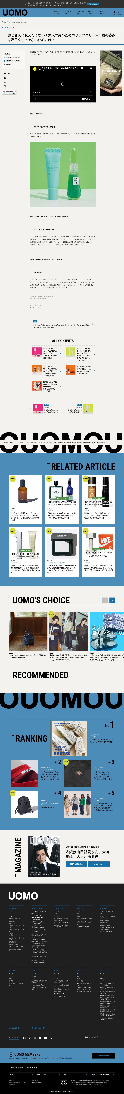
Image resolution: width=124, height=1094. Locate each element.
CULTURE (102, 14)
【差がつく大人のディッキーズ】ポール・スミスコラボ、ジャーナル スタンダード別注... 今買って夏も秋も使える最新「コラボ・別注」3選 (103, 775)
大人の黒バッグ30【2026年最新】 (49, 804)
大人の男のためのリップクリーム (36, 442)
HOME (6, 442)
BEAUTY (56, 14)
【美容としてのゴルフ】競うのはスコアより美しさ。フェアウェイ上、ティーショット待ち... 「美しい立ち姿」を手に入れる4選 (98, 568)
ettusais (8, 64)
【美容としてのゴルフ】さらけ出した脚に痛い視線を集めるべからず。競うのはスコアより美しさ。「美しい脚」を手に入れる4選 (25, 569)
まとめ (14, 510)
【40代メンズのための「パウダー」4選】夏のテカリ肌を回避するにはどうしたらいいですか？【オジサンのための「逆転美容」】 (62, 569)
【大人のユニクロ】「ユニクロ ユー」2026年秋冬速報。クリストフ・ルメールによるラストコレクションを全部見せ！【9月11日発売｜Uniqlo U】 (50, 775)
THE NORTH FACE (47, 807)
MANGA (101, 11)
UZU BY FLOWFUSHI (13, 61)
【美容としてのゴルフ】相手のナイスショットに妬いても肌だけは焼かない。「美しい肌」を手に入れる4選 (97, 515)
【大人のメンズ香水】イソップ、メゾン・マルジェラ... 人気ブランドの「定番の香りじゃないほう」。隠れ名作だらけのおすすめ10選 (25, 516)
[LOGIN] (113, 12)
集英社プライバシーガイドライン (17, 1082)
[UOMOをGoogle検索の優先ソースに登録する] (9, 92)
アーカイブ (9, 27)
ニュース (97, 800)
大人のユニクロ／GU (48, 769)
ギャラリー (94, 737)
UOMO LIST (68, 11)
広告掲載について (13, 1084)
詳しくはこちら (93, 4)
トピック (51, 510)
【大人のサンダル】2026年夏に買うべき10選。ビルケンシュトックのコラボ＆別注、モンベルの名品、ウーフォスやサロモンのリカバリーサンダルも (68, 657)
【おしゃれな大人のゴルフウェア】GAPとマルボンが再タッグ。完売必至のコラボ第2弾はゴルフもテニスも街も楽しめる (103, 806)
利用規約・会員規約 (36, 1082)
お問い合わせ (35, 1080)
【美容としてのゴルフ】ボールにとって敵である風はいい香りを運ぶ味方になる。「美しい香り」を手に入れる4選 (61, 515)
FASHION (56, 11)
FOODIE (90, 14)
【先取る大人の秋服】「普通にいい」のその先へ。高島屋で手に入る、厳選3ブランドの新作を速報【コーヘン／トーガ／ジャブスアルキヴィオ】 (28, 657)
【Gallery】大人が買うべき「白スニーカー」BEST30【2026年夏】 (101, 741)
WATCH (90, 11)
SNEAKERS (80, 11)
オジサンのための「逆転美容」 (57, 563)
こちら (99, 1084)
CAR (66, 14)
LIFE (78, 14)
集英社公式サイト (13, 1080)
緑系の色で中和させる (13, 57)
